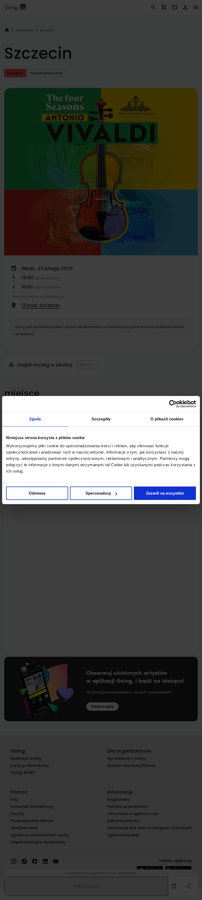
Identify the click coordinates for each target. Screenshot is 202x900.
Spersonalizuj (98, 493)
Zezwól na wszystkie (165, 493)
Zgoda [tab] (35, 419)
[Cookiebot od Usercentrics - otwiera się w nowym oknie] (173, 404)
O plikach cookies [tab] (167, 419)
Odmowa (37, 493)
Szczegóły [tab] (101, 419)
